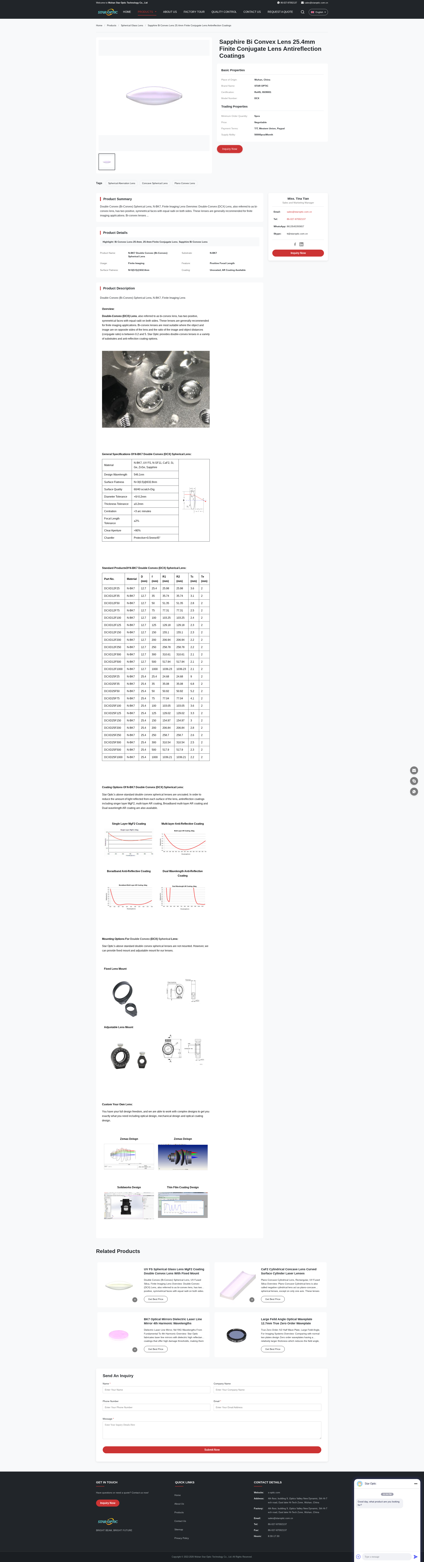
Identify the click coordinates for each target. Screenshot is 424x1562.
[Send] (415, 1556)
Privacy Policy (181, 1538)
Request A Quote (280, 11)
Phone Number (111, 1401)
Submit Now (212, 1449)
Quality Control (224, 11)
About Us (170, 11)
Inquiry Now (298, 253)
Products (146, 11)
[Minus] (416, 1484)
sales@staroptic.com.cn (316, 2)
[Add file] (358, 1556)
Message (108, 1418)
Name (106, 1383)
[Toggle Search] (302, 12)
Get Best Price (155, 1299)
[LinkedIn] (301, 244)
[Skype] (414, 781)
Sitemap (178, 1529)
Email (217, 1401)
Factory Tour (194, 11)
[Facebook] (295, 244)
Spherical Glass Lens (132, 25)
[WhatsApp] (414, 792)
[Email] (414, 770)
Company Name (222, 1383)
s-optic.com (274, 1492)
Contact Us (252, 11)
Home (127, 11)
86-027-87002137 (296, 219)
